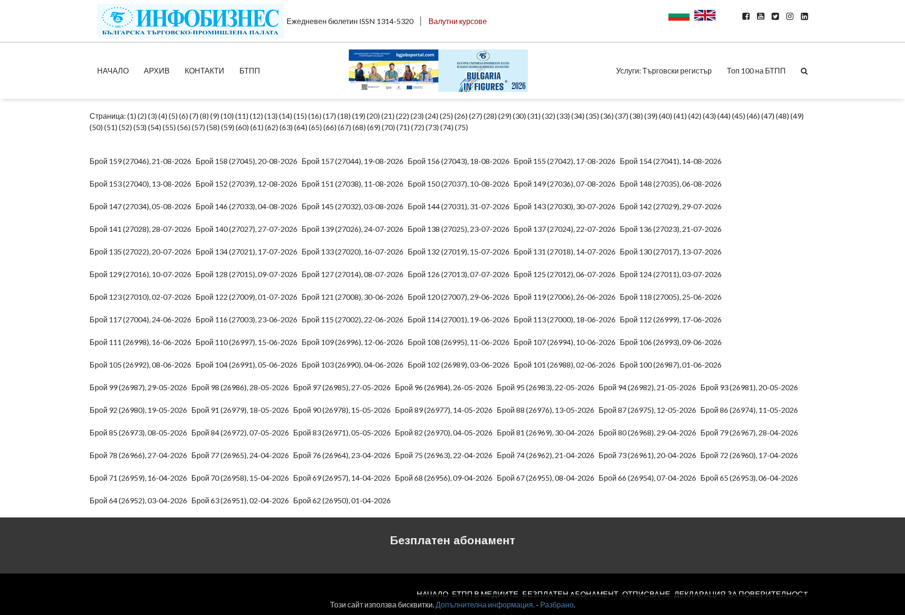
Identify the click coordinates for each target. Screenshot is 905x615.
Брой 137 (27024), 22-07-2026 (567, 228)
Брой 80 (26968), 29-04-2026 (649, 432)
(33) (563, 115)
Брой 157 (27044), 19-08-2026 (355, 160)
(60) (242, 127)
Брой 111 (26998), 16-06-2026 (143, 341)
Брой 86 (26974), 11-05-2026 (751, 409)
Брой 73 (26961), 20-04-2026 (649, 455)
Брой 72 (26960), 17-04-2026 (751, 455)
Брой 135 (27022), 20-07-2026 (143, 251)
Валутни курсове (457, 20)
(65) (315, 127)
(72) (417, 127)
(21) (388, 115)
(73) (432, 127)
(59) (227, 127)
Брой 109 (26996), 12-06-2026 (355, 341)
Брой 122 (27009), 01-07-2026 (249, 296)
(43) (709, 115)
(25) (446, 115)
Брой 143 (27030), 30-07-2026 (567, 206)
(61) (256, 127)
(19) (358, 115)
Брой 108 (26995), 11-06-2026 (461, 341)
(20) (373, 115)
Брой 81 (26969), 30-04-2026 (548, 432)
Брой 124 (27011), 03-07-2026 (673, 274)
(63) (286, 127)
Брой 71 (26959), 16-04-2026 (140, 477)
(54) (154, 127)
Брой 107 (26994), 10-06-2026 (567, 341)
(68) (359, 127)
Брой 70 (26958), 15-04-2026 (242, 477)
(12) (256, 115)
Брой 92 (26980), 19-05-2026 (140, 409)
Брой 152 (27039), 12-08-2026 (249, 183)
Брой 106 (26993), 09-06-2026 (673, 341)
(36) (607, 115)
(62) (271, 127)
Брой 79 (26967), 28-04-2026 (751, 432)
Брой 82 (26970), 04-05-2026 (446, 432)
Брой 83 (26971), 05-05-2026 (344, 432)
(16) (314, 115)
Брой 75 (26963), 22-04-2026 (446, 455)
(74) (446, 127)
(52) (125, 127)
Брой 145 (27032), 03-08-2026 (355, 206)
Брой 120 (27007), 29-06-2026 (461, 296)
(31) (534, 115)
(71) (403, 127)
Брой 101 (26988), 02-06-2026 (567, 364)
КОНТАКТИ (204, 70)
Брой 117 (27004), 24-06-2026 (143, 319)
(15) (300, 115)
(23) (417, 115)
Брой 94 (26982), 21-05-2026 (649, 387)
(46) (753, 115)
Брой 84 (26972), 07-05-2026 (242, 432)
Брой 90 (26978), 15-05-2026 (344, 409)
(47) (767, 115)
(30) (519, 115)
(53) (140, 127)
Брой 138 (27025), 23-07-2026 (461, 228)
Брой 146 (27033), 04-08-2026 (249, 206)
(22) (402, 115)
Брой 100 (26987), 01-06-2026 (673, 364)
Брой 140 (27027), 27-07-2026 (249, 228)
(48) (782, 115)
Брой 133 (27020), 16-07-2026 (355, 251)
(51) (110, 127)
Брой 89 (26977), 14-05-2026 (446, 409)
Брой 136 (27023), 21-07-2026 (673, 228)
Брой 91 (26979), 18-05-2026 (242, 409)
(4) (162, 115)
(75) (461, 127)
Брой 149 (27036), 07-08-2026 (567, 183)
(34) (577, 115)
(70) (388, 127)
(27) (475, 115)
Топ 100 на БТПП (756, 70)
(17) (329, 115)
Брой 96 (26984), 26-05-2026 (446, 387)
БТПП (249, 70)
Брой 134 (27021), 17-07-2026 (249, 251)
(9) (214, 115)
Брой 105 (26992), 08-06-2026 (143, 364)
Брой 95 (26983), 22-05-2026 (548, 387)
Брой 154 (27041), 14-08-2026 (673, 160)
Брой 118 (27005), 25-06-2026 (673, 296)
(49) (797, 115)
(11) (241, 115)
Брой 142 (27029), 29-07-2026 (673, 206)
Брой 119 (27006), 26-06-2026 (567, 296)
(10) (227, 115)
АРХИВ (157, 70)
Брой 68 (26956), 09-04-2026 (446, 477)
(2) (142, 115)
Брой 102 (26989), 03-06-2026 (461, 364)
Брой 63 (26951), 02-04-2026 (242, 500)
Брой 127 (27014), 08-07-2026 (355, 274)
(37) (621, 115)
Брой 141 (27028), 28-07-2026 (143, 228)
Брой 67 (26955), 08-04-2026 (548, 477)
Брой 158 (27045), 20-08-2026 (249, 160)
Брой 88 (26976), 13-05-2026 (548, 409)
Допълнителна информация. (485, 604)
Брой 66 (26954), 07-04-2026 (649, 477)
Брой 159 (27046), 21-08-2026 (143, 160)
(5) (173, 115)
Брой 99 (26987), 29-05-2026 (140, 387)
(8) (204, 115)
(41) (680, 115)
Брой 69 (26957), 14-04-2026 (344, 477)
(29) (504, 115)
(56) (183, 127)
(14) (285, 115)
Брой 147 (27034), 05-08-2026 (143, 206)
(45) (738, 115)
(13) (271, 115)
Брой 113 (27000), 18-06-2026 (567, 319)
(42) (694, 115)
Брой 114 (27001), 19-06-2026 (461, 319)
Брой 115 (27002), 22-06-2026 (355, 319)
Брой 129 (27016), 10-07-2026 (143, 274)
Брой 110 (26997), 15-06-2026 (249, 341)
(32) (548, 115)
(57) (198, 127)
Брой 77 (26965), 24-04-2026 (242, 455)
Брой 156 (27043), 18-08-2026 (461, 160)
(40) (665, 115)
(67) (344, 127)
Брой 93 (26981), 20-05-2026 (751, 387)
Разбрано (557, 604)
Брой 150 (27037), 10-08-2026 (461, 183)
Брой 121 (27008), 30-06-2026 (355, 296)
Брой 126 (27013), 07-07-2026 (461, 274)
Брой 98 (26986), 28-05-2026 (242, 387)
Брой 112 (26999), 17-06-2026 (673, 319)
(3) (152, 115)
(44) (724, 115)
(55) (169, 127)
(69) (373, 127)
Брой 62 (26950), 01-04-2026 (344, 500)
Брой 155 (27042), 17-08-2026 (567, 160)
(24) (431, 115)
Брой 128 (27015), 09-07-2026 (249, 274)
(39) (651, 115)
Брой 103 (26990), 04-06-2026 (355, 364)
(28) (490, 115)
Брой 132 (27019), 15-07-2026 (461, 251)
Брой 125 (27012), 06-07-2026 (567, 274)
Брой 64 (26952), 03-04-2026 (140, 500)
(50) (96, 127)
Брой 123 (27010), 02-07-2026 (143, 296)
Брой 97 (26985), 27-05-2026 (344, 387)
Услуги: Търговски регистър (664, 70)
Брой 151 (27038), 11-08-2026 (355, 183)
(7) (193, 115)
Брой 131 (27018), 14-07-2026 (567, 251)
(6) (183, 115)
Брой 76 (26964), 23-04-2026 (344, 455)
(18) (344, 115)
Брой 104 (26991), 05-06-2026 (249, 364)
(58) (213, 127)
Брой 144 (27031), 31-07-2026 (461, 206)
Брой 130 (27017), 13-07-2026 (673, 251)
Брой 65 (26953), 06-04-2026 (751, 477)
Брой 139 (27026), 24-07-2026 (355, 228)
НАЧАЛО (113, 70)
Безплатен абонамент (452, 540)
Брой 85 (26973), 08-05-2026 (140, 432)
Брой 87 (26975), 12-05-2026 (649, 409)
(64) (300, 127)
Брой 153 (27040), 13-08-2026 (143, 183)
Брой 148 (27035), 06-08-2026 (673, 183)
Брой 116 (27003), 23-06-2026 (249, 319)
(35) (592, 115)
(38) (636, 115)
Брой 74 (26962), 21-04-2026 (548, 455)
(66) (330, 127)
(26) (461, 115)
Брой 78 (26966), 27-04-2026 (140, 455)
